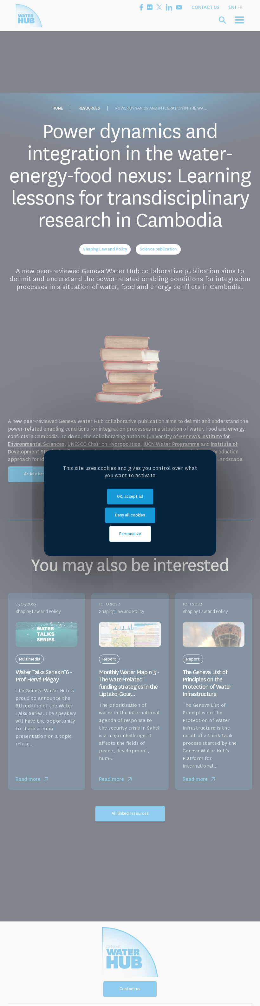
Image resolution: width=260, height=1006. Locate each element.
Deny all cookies (130, 515)
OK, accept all (130, 496)
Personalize (130, 533)
